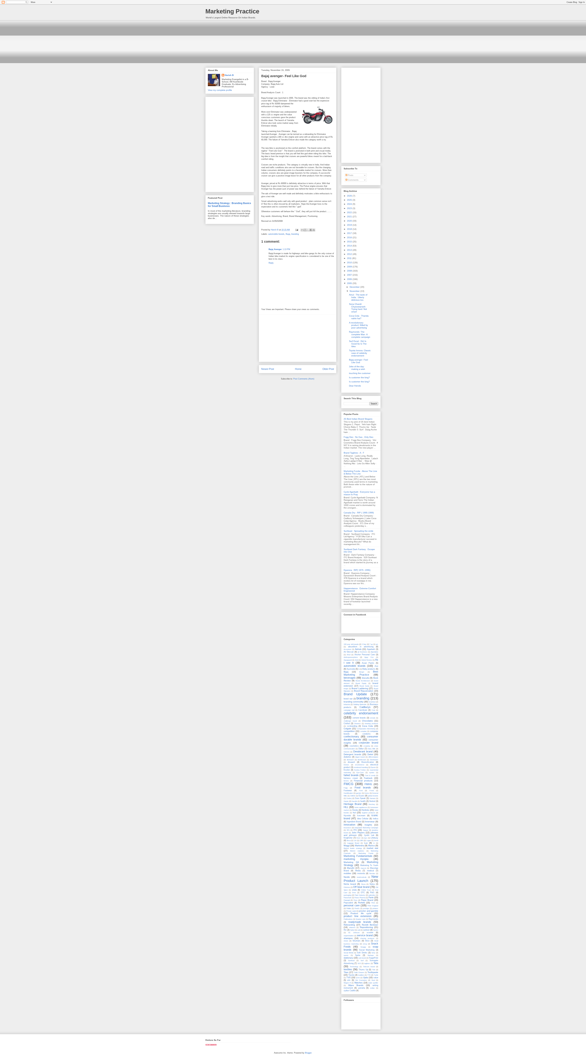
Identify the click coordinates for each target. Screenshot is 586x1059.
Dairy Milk (371, 749)
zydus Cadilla (350, 991)
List (355, 840)
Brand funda (364, 686)
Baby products (368, 669)
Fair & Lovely (370, 775)
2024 (350, 204)
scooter (370, 932)
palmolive (372, 895)
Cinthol (347, 723)
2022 (350, 212)
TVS (348, 977)
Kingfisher (348, 838)
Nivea (363, 884)
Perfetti (361, 902)
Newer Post (267, 369)
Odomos (347, 887)
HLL (346, 807)
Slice (367, 941)
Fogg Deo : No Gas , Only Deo (358, 437)
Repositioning (366, 927)
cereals (372, 718)
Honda (355, 810)
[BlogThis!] (305, 229)
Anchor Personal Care (364, 655)
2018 (350, 229)
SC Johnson (353, 932)
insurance (347, 828)
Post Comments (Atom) (303, 379)
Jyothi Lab (369, 835)
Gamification (348, 793)
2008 (350, 271)
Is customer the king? (359, 377)
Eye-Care (360, 772)
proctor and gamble (368, 911)
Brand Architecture (363, 681)
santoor (366, 930)
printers (375, 908)
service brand (365, 935)
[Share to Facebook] (310, 229)
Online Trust (366, 890)
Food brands (363, 787)
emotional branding (361, 767)
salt (358, 930)
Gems (366, 793)
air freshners (362, 652)
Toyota (351, 975)
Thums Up (363, 970)
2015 (350, 241)
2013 (350, 250)
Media (358, 871)
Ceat (373, 710)
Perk (373, 903)
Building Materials (359, 704)
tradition (361, 975)
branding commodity (353, 701)
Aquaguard (348, 660)
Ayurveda (351, 669)
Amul (348, 655)
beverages (350, 677)
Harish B (229, 75)
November (355, 291)
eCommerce (359, 765)
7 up (371, 644)
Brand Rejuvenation (363, 691)
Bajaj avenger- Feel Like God (358, 361)
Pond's (357, 908)
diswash (351, 762)
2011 (349, 258)
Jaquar (365, 830)
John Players (358, 832)
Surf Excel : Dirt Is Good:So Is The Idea (358, 344)
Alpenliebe (374, 652)
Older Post (328, 369)
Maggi (347, 845)
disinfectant (362, 760)
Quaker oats (360, 919)
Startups (370, 955)
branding (295, 234)
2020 (350, 221)
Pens (355, 900)
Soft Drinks (362, 953)
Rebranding (349, 925)
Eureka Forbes (360, 770)
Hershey (372, 804)
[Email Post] (296, 230)
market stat (372, 848)
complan (363, 731)
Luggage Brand (353, 843)
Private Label (351, 911)
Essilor (347, 770)
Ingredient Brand (354, 822)
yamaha (361, 988)
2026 (350, 196)
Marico (371, 845)
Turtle (376, 975)
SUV (359, 963)
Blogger (308, 1053)
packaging (347, 895)
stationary (348, 958)
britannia (347, 704)
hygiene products (368, 813)
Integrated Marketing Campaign (366, 828)
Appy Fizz (369, 657)
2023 (350, 208)
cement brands (359, 718)
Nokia (372, 884)
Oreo (354, 892)
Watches (358, 982)
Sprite (357, 955)
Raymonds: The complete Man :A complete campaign (359, 334)
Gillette (352, 796)
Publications (348, 919)
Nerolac (372, 873)
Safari (352, 930)
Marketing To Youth (369, 865)
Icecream (361, 816)
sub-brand (362, 958)
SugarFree (373, 958)
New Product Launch (361, 879)
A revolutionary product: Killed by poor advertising (358, 325)
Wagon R (347, 983)
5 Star (364, 644)
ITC (355, 830)
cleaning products (371, 723)
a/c (377, 644)
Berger (361, 672)
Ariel (356, 660)
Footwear (348, 790)
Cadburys (365, 707)
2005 (350, 283)
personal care (352, 905)
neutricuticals (362, 877)
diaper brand (360, 757)
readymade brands (359, 921)
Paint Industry (360, 895)
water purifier (373, 983)
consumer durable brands (361, 738)
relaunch (352, 927)
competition (349, 731)
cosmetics (354, 746)
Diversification (367, 762)
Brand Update (355, 694)
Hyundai (347, 816)
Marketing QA (351, 862)
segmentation (349, 936)
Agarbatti (371, 649)
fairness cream (351, 778)
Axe (376, 666)
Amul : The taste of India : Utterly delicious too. (358, 297)
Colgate (347, 728)
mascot (363, 868)
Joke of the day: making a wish (357, 367)
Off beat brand (361, 887)
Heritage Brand (352, 804)
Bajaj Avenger (275, 249)
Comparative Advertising (366, 729)
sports (346, 955)
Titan (346, 972)
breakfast (372, 702)
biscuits (365, 678)
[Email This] (302, 229)
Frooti (371, 790)
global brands (373, 796)
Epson (373, 767)
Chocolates (367, 721)
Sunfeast (351, 960)
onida (354, 890)
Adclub (358, 649)
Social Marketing (367, 950)
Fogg (345, 788)
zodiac (372, 988)
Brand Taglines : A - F (354, 453)
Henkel (372, 801)
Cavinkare (362, 710)
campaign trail (349, 710)
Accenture (347, 649)
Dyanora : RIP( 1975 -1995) (357, 570)
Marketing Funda (365, 853)
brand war (348, 699)
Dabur (361, 749)
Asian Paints (368, 663)
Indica (375, 819)
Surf (362, 960)
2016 (350, 237)
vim (348, 980)
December (355, 287)
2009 (350, 266)
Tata (375, 963)
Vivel (373, 980)
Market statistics (357, 851)
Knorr (358, 838)
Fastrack (368, 778)
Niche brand (350, 884)
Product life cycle (361, 913)
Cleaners (357, 723)
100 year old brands (351, 644)
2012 (350, 254)
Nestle (347, 877)
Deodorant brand (363, 751)
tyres (358, 978)
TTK (369, 975)
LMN (361, 840)
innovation (349, 824)
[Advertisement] (293, 41)
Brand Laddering (360, 688)
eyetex (371, 772)
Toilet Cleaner (359, 972)
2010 (350, 262)
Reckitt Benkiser (370, 925)
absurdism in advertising (360, 647)
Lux (366, 843)
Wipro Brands (355, 985)
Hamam (372, 798)
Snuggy (363, 947)
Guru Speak (360, 798)
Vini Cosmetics (361, 980)
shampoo (348, 938)
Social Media (348, 953)
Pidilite (348, 908)
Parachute (347, 898)
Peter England (372, 906)
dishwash (350, 760)
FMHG (368, 784)
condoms (366, 734)
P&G (372, 892)
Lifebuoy (374, 838)
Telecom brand (369, 967)
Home (298, 369)
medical (370, 871)
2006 (350, 279)
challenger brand (350, 721)
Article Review (366, 660)
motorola (361, 873)
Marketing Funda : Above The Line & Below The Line (360, 472)
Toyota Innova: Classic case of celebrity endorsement (360, 353)
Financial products (363, 780)
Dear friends (355, 386)
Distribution (374, 760)
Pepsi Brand (367, 900)
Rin (345, 930)
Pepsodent (348, 903)
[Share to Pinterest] (313, 229)
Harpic (346, 801)
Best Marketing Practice (361, 673)
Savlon (375, 930)
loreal (376, 840)
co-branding (352, 726)
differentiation (373, 757)
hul (354, 812)
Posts (350, 175)
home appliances (360, 807)
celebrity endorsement (361, 713)
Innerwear (370, 821)
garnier (358, 793)
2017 (350, 233)
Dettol (370, 754)
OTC (363, 892)
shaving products (367, 938)
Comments (352, 180)
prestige (366, 908)
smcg (365, 944)
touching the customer (360, 373)
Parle (371, 897)
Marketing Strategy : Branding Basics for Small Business (229, 204)
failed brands (351, 775)
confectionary (351, 736)
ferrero (346, 781)
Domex (346, 765)
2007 (350, 275)
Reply (271, 263)
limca (349, 840)
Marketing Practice (232, 11)
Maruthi (350, 868)
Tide (373, 970)
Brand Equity (361, 683)
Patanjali (347, 900)
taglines (367, 963)
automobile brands (276, 234)
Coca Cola (367, 726)
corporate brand (368, 742)
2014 (350, 245)
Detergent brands (352, 754)
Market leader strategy (353, 848)
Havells (354, 801)
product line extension (357, 916)
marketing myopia (356, 859)
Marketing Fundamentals (358, 856)
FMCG (348, 784)
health (363, 801)
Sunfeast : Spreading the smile (358, 531)
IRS (348, 830)
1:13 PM (286, 249)
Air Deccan (349, 652)
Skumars (356, 941)
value (375, 978)
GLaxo (361, 796)
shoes (346, 941)
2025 (350, 200)
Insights (368, 825)
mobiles (347, 873)
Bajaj (288, 234)
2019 (350, 225)
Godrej (348, 798)
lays (365, 838)
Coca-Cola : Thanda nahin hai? (359, 317)
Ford (361, 790)
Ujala (365, 977)
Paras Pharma (359, 898)
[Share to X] (307, 229)
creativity (366, 746)
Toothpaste (372, 972)
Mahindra (359, 845)
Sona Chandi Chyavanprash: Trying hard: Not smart (358, 308)
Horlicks (365, 810)
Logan (368, 840)
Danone (346, 752)
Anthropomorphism (351, 657)
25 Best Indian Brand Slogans (358, 419)
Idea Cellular (363, 819)
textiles (348, 969)
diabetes (347, 757)
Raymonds (373, 919)
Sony (373, 953)
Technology (354, 967)
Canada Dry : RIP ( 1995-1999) (359, 512)
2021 (350, 216)
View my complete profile (220, 90)
